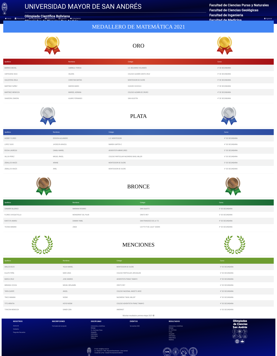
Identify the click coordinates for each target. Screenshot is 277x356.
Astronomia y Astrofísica (176, 326)
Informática (94, 334)
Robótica (93, 338)
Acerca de (16, 326)
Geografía (93, 332)
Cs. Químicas (95, 330)
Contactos (16, 329)
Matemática (94, 336)
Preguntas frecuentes (19, 332)
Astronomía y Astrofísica (98, 326)
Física (100, 330)
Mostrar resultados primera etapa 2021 (138, 315)
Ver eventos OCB (134, 326)
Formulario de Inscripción (59, 326)
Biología (93, 328)
